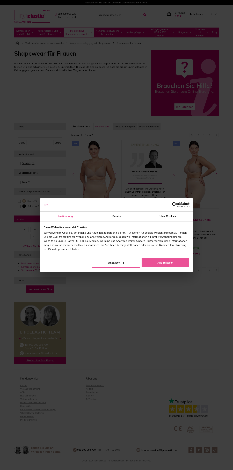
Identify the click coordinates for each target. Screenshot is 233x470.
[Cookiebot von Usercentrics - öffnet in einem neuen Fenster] (175, 204)
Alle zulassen (165, 262)
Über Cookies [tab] (167, 216)
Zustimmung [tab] (65, 216)
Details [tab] (116, 216)
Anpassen (114, 262)
